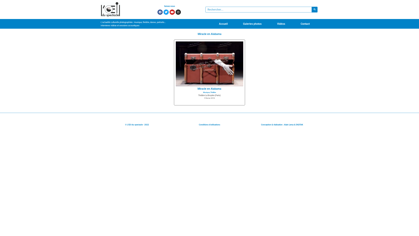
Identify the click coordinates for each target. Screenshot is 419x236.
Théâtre (213, 92)
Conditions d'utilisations (209, 125)
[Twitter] (166, 12)
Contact (305, 23)
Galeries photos (252, 23)
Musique (206, 92)
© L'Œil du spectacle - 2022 (137, 125)
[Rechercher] (314, 9)
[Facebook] (160, 12)
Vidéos (281, 23)
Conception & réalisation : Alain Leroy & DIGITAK (282, 125)
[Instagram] (178, 12)
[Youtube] (172, 12)
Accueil (223, 23)
